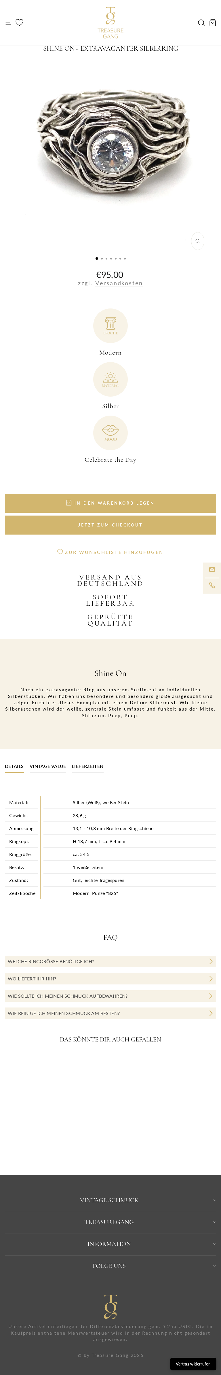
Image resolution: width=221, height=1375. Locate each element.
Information (109, 1244)
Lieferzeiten (87, 766)
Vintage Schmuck (109, 1200)
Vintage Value (48, 766)
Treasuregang (109, 1222)
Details (14, 766)
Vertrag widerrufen (193, 1363)
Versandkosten (119, 282)
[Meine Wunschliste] (19, 23)
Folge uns (109, 1266)
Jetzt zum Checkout (110, 524)
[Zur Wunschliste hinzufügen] (82, 1061)
